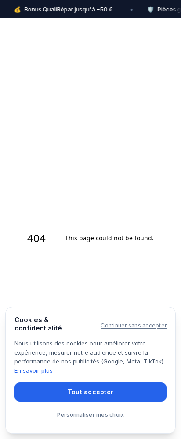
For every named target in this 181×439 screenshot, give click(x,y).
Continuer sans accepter (134, 325)
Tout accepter (91, 391)
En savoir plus (33, 370)
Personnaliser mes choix (90, 414)
